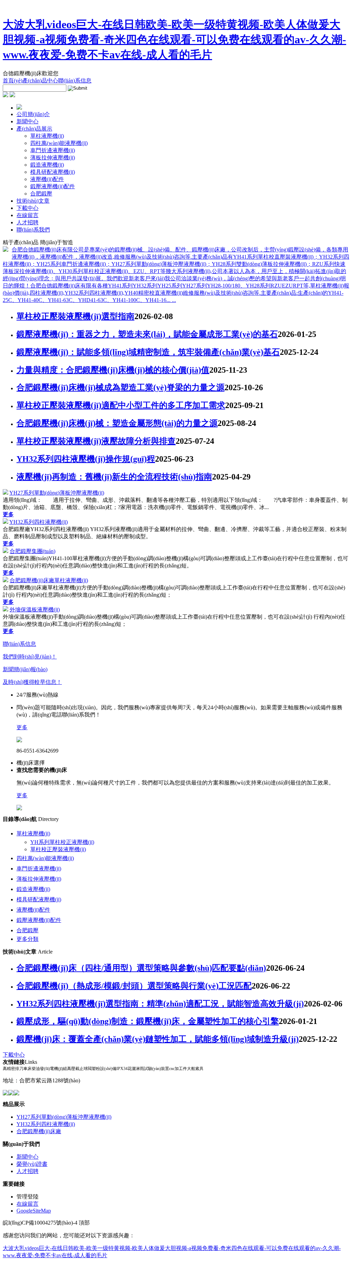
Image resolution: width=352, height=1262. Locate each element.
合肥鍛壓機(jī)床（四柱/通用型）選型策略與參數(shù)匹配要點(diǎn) (141, 968)
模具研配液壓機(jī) (52, 172)
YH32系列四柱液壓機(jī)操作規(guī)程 (85, 458)
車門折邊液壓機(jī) (52, 150)
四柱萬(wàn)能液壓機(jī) (59, 143)
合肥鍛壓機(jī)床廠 (38, 1131)
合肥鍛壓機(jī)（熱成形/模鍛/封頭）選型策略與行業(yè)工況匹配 (134, 985)
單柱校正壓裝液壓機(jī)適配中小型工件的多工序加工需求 (120, 405)
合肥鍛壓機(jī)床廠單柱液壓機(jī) (49, 580)
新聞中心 (27, 121)
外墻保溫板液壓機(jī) (35, 609)
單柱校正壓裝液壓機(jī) (58, 849)
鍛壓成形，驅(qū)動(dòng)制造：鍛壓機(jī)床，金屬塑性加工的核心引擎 (147, 1021)
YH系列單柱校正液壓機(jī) (62, 842)
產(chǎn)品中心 (40, 80)
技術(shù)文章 (33, 201)
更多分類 (27, 939)
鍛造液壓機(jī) (47, 165)
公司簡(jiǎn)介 (33, 114)
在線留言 (27, 215)
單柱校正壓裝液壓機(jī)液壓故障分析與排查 (96, 441)
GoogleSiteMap (33, 1211)
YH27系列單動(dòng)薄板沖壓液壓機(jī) (56, 493)
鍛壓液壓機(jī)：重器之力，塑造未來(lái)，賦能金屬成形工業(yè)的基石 (147, 334)
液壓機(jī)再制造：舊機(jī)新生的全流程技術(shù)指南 (114, 476)
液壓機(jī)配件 (47, 179)
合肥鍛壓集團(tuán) (32, 551)
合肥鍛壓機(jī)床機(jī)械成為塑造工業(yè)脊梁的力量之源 (120, 387)
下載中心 (27, 208)
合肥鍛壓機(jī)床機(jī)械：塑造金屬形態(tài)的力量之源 (117, 423)
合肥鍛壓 (41, 193)
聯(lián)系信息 (74, 80)
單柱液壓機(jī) (47, 136)
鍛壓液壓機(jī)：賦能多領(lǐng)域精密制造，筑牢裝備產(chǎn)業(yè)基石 (148, 352)
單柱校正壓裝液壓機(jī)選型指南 (75, 316)
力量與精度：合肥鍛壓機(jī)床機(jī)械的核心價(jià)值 (112, 369)
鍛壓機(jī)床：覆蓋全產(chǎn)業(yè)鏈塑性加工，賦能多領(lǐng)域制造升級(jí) (157, 1039)
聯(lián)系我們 (33, 230)
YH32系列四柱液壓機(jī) (38, 522)
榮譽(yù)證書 (31, 1164)
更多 (22, 727)
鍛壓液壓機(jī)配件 (52, 186)
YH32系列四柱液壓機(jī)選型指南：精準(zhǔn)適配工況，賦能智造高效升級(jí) (160, 1003)
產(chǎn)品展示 (34, 129)
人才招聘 (27, 222)
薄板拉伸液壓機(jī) (52, 157)
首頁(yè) (12, 80)
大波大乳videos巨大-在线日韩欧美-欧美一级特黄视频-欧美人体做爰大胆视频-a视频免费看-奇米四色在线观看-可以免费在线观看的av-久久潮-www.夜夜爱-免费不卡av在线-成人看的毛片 (174, 39)
